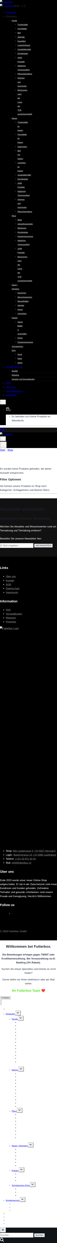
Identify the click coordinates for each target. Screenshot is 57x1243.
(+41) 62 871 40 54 (25, 858)
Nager (20, 1195)
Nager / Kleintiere (20, 1146)
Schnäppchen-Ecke (21, 1185)
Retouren (11, 617)
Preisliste (11, 621)
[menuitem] (11, 12)
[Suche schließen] (3, 1230)
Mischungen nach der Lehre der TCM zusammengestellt (35, 1063)
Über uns (11, 576)
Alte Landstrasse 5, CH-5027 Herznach (34, 851)
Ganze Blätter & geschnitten (30, 1174)
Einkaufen (10, 1014)
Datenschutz (13, 588)
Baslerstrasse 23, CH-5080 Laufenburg (34, 855)
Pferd (14, 1111)
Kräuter (15, 1170)
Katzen (15, 1070)
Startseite (10, 1009)
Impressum (12, 592)
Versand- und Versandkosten (25, 1210)
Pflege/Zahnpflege (26, 1106)
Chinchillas (22, 1165)
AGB (8, 584)
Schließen (5, 998)
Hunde (15, 1019)
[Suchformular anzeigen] (3, 402)
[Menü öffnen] (3, 445)
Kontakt (10, 580)
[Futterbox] (6, 6)
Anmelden (10, 1223)
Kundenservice (13, 1200)
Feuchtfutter (23, 1025)
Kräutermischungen (27, 1180)
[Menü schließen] (1, 1002)
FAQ (8, 610)
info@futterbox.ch (21, 862)
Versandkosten (14, 613)
